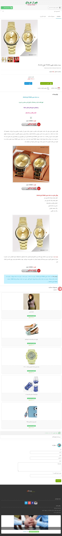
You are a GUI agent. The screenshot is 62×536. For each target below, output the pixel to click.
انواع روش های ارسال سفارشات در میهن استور (51, 510)
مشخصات (58, 16)
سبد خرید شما (7, 7)
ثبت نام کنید (25, 531)
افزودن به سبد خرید (45, 83)
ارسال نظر (58, 480)
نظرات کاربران (43, 16)
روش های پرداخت (57, 512)
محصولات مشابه (51, 16)
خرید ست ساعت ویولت (16, 276)
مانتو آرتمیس (31, 311)
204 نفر (27, 83)
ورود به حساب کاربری (34, 531)
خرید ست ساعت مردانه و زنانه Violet (19, 279)
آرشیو (55, 289)
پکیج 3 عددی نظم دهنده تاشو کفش (31, 339)
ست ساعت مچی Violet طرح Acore (44, 276)
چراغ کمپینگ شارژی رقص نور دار (31, 394)
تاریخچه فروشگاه (57, 508)
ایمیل (60, 455)
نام (60, 449)
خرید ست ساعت (31, 276)
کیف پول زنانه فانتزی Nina (31, 421)
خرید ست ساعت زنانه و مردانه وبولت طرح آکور (38, 279)
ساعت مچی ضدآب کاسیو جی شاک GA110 (31, 366)
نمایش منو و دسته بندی (53, 7)
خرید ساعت (24, 276)
